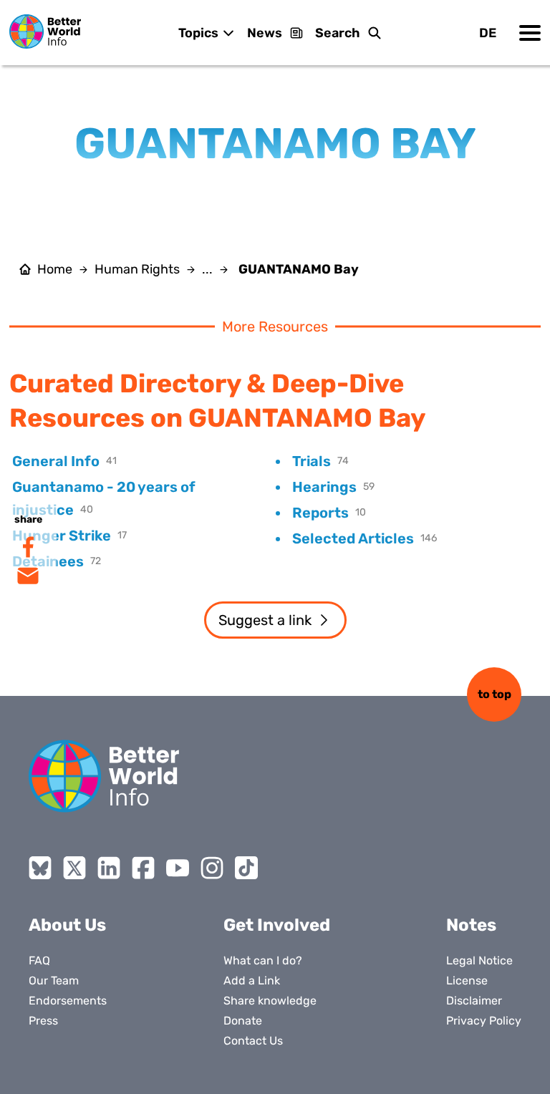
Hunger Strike (61, 535)
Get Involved (276, 925)
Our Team (54, 980)
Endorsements (68, 1000)
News (264, 33)
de (487, 33)
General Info (56, 461)
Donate (242, 1020)
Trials (311, 461)
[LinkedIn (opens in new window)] (108, 867)
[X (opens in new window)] (74, 867)
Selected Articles (353, 538)
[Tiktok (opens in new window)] (246, 867)
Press (43, 1020)
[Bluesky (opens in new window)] (40, 867)
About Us (67, 925)
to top (494, 694)
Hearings (324, 486)
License (467, 980)
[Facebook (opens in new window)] (143, 867)
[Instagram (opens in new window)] (212, 867)
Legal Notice (479, 960)
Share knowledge (270, 1000)
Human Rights (137, 269)
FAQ (39, 960)
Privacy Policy (483, 1020)
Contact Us (253, 1040)
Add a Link (251, 980)
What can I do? (262, 960)
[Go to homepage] (45, 31)
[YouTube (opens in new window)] (177, 867)
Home (54, 269)
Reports (320, 512)
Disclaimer (474, 1000)
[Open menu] (530, 33)
